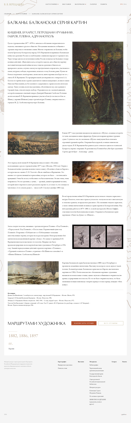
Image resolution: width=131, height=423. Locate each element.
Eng (125, 4)
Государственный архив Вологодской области (96, 375)
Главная (7, 14)
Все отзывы (111, 323)
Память (104, 4)
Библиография (94, 365)
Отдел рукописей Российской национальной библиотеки (97, 381)
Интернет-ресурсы (95, 387)
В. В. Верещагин (14, 4)
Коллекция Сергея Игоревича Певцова (95, 392)
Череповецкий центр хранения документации (97, 369)
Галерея (93, 4)
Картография (21, 14)
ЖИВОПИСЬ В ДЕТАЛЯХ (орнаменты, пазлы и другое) (98, 402)
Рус (121, 4)
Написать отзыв (84, 323)
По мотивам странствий (96, 396)
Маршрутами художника (65, 365)
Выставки (66, 4)
